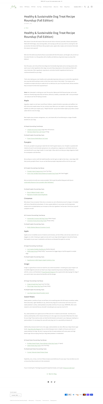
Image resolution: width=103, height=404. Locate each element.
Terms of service (46, 400)
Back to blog (52, 374)
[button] (85, 6)
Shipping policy (53, 400)
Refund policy (31, 400)
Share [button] (27, 28)
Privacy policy (38, 400)
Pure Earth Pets (16, 400)
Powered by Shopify (23, 400)
